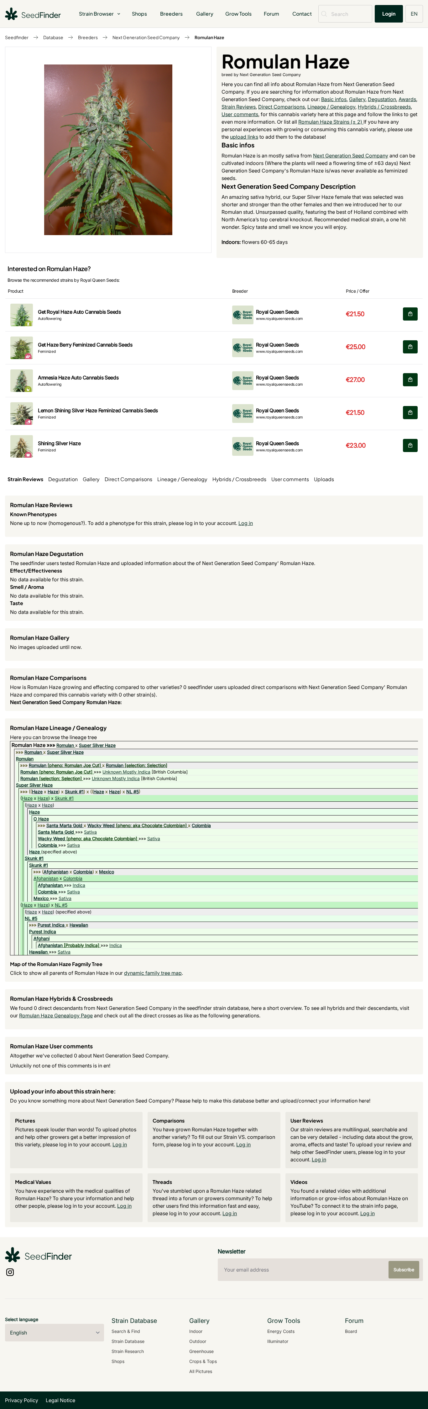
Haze (37, 791)
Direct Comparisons (281, 107)
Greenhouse (201, 1351)
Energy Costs (281, 1331)
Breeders (171, 13)
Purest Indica (51, 925)
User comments (240, 114)
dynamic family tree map (153, 973)
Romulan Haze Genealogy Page (56, 1015)
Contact (302, 13)
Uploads (324, 479)
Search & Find (126, 1331)
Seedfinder (17, 37)
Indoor (195, 1331)
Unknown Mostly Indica (126, 771)
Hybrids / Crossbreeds (384, 107)
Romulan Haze (209, 37)
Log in (245, 523)
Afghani (42, 938)
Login (388, 13)
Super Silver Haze (97, 745)
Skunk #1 (74, 791)
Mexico (106, 871)
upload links (244, 137)
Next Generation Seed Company (146, 37)
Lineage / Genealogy (331, 107)
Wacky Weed (101, 825)
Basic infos (334, 99)
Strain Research (128, 1351)
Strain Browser (96, 13)
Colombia (201, 825)
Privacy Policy (21, 1400)
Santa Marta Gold (64, 825)
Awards (407, 99)
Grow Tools (238, 13)
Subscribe (404, 1269)
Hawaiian (79, 925)
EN (414, 13)
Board (351, 1331)
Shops (139, 13)
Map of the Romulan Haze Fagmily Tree (56, 964)
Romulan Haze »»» (34, 745)
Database (53, 37)
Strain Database (128, 1341)
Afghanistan (56, 871)
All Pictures (200, 1371)
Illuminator (277, 1341)
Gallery (204, 13)
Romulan (65, 745)
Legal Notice (60, 1400)
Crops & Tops (203, 1361)
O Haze (41, 818)
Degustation (382, 99)
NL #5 (132, 791)
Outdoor (197, 1341)
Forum (271, 13)
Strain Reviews (239, 107)
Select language (21, 1319)
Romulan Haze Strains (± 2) (330, 122)
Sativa (90, 832)
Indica (79, 885)
